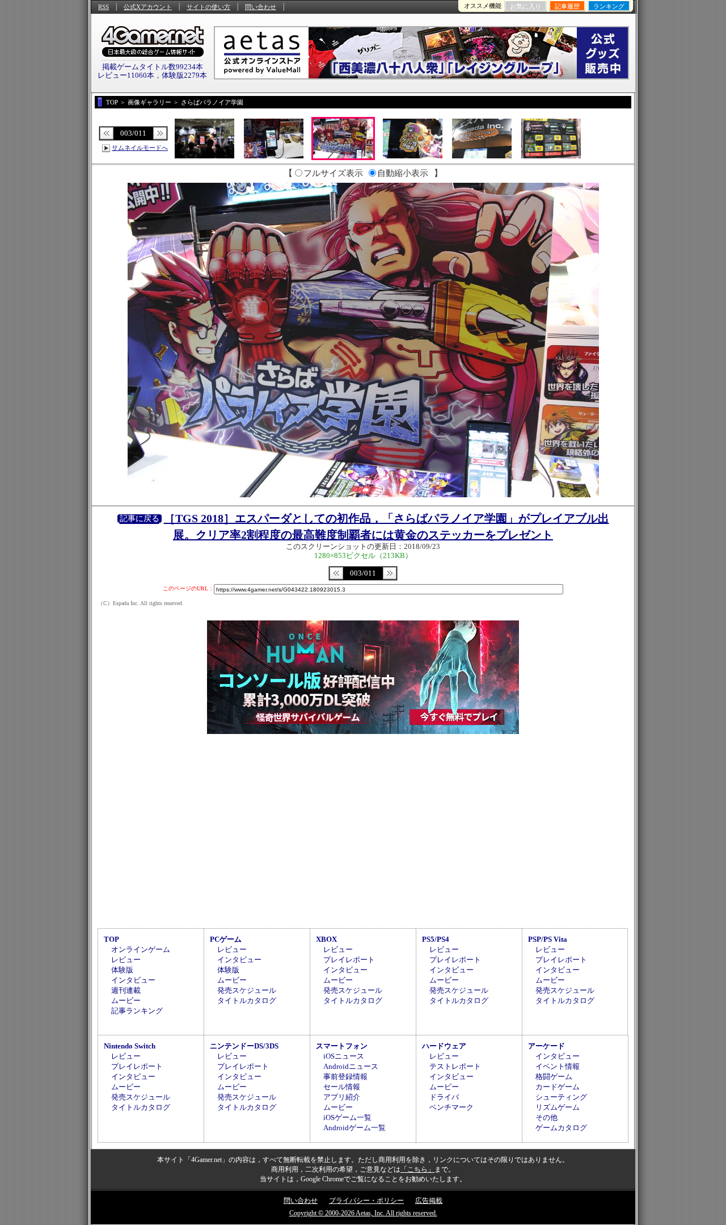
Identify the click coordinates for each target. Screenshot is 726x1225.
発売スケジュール (246, 990)
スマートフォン (342, 1046)
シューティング (561, 1097)
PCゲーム (226, 939)
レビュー (126, 959)
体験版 (122, 970)
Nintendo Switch (129, 1046)
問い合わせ (260, 6)
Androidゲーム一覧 (354, 1127)
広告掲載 (428, 1201)
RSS (103, 6)
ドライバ (444, 1097)
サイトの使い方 (208, 6)
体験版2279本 (184, 75)
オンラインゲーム (140, 949)
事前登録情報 (345, 1076)
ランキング (608, 6)
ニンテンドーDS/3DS (244, 1046)
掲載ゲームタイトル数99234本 (152, 66)
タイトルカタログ (246, 1000)
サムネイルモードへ (140, 147)
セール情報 (341, 1087)
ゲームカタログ (561, 1127)
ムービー (126, 1000)
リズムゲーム (557, 1107)
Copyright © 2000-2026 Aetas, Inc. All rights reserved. (363, 1213)
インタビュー (133, 980)
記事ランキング (137, 1010)
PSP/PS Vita (547, 939)
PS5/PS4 (435, 939)
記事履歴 (567, 6)
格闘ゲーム (553, 1076)
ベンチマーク (451, 1107)
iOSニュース (343, 1056)
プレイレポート (349, 959)
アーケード (546, 1046)
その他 (546, 1117)
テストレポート (455, 1066)
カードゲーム (557, 1087)
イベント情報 (557, 1066)
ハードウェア (444, 1046)
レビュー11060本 (126, 75)
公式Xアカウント (148, 6)
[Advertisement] (363, 829)
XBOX (326, 939)
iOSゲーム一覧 (347, 1117)
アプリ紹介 (341, 1097)
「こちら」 (417, 1169)
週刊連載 (126, 990)
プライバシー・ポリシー (366, 1201)
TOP (111, 939)
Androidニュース (350, 1066)
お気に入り (525, 6)
